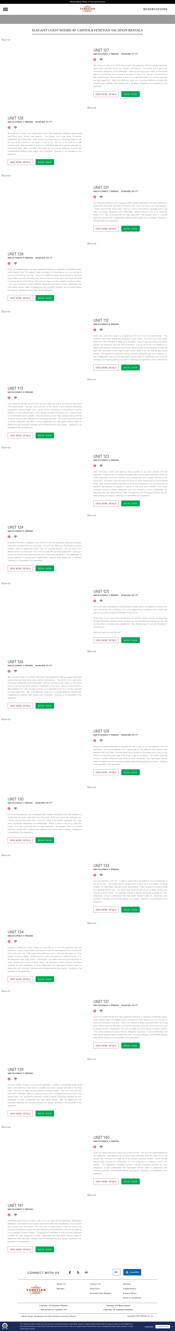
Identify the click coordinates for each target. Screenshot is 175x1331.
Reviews (60, 1289)
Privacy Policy (50, 1326)
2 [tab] (39, 374)
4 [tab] (47, 374)
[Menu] (5, 10)
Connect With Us (43, 1273)
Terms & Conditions (132, 1298)
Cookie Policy (41, 1326)
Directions (95, 1289)
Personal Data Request (100, 1293)
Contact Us (95, 1284)
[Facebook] (70, 1273)
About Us (61, 1284)
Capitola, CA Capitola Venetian (118, 1310)
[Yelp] (78, 1273)
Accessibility (134, 1272)
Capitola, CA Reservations (118, 1306)
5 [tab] (51, 374)
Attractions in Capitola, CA (54, 1310)
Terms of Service (64, 1326)
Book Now (130, 94)
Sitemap (127, 1284)
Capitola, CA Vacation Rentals (54, 1306)
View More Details (105, 94)
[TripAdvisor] (86, 1273)
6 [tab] (56, 374)
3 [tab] (43, 374)
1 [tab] (34, 374)
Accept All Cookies (162, 1326)
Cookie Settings (149, 1326)
